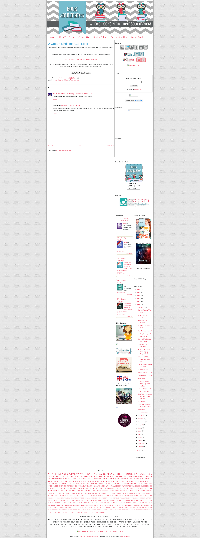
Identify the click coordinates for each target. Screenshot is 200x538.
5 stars (148, 476)
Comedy (108, 507)
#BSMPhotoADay (129, 484)
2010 (138, 305)
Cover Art (53, 476)
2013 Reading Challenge (121, 259)
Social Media (115, 486)
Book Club (117, 503)
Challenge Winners (112, 493)
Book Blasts (79, 481)
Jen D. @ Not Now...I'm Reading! (63, 94)
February (141, 443)
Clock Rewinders (85, 491)
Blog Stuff (82, 507)
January (140, 446)
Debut (126, 507)
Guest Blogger (58, 80)
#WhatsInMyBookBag (73, 503)
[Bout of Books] (124, 340)
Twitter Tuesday (132, 505)
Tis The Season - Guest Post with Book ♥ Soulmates (81, 59)
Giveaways (76, 473)
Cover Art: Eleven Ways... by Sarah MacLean (144, 383)
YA (100, 473)
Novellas (86, 510)
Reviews (91, 473)
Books (50, 496)
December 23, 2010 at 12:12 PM (84, 94)
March (140, 440)
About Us (63, 507)
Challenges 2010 (61, 496)
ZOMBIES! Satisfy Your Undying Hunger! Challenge (144, 351)
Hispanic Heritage (88, 505)
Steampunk (79, 500)
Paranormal (135, 476)
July (139, 428)
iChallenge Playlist (143, 496)
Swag (146, 510)
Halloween (53, 486)
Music (50, 500)
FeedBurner (137, 89)
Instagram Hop (108, 505)
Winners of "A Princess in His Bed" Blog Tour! (145, 359)
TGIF (54, 493)
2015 (138, 289)
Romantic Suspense (121, 510)
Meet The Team (66, 37)
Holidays (66, 80)
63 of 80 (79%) (121, 292)
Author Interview (56, 491)
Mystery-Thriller (61, 500)
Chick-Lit (103, 498)
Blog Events (72, 507)
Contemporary (56, 479)
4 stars (100, 476)
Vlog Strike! (142, 378)
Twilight (60, 493)
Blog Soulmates (63, 481)
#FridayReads (57, 503)
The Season (128, 496)
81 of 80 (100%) (121, 251)
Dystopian (101, 488)
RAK (93, 476)
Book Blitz (100, 507)
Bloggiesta (71, 491)
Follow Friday (97, 496)
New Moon (130, 491)
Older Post (110, 146)
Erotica (72, 496)
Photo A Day (81, 486)
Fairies (88, 496)
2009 (138, 450)
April (140, 437)
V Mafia (84, 512)
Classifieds (147, 503)
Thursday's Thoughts (136, 481)
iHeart (117, 484)
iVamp (138, 493)
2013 (138, 295)
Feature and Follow (137, 507)
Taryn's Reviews (67, 486)
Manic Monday (106, 484)
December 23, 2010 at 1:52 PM (70, 105)
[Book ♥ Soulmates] (134, 132)
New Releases (58, 473)
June (139, 431)
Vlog (50, 481)
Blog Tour (125, 473)
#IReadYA (147, 505)
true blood (53, 498)
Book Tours (120, 491)
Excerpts (80, 496)
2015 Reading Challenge (124, 219)
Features (148, 507)
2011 (138, 302)
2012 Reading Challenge (121, 281)
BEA (102, 493)
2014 (138, 292)
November (141, 416)
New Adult (106, 481)
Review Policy (99, 37)
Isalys (124, 223)
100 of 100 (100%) (121, 231)
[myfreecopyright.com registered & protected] (100, 531)
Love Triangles (76, 510)
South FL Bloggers (136, 510)
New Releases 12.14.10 (145, 375)
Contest (51, 505)
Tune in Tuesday (109, 500)
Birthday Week (77, 498)
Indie (99, 505)
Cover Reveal (113, 498)
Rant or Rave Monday (97, 486)
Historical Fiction (91, 479)
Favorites (126, 486)
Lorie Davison (125, 536)
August (140, 425)
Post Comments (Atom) (63, 150)
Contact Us (83, 37)
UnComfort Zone (74, 512)
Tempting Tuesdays (93, 500)
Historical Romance (132, 479)
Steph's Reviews (64, 488)
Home (51, 37)
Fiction (125, 493)
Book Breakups (105, 503)
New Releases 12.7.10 (144, 401)
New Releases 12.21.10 (145, 331)
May (139, 434)
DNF (121, 507)
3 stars (71, 484)
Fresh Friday (72, 479)
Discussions (91, 484)
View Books (129, 253)
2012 (138, 298)
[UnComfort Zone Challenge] (124, 354)
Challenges (93, 481)
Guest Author (146, 498)
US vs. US (64, 512)
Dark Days (60, 505)
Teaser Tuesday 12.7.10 (145, 372)
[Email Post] (78, 78)
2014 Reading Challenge (121, 239)
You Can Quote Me (72, 493)
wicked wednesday (117, 476)
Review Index (96, 510)
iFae (82, 493)
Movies (148, 479)
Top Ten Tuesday (144, 488)
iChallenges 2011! (143, 369)
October (140, 419)
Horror (132, 493)
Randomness (74, 80)
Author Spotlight (92, 493)
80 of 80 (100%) (121, 315)
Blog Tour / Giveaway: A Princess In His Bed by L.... (145, 396)
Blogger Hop (119, 481)
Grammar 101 (113, 488)
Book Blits (91, 507)
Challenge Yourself (132, 503)
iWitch (149, 493)
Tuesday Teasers (70, 476)
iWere (143, 493)
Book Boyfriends (90, 503)
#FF (142, 505)
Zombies (102, 512)
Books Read (137, 37)
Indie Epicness (111, 479)
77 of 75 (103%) (121, 274)
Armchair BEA (64, 498)
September (141, 422)
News (72, 500)
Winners (85, 476)
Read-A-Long (140, 491)
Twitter (57, 512)
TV (123, 505)
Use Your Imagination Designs (89, 536)
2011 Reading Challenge (121, 300)
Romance (109, 473)
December (141, 307)
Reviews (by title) (119, 37)
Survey (119, 505)
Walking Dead (93, 512)
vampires (135, 486)
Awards (76, 488)
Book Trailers (145, 484)
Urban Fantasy (59, 484)
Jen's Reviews (64, 510)
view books (130, 233)
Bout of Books (88, 488)
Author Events (108, 491)
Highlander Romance (114, 496)
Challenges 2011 (91, 498)
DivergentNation (72, 505)
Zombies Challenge (124, 500)
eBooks (97, 491)
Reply (55, 99)
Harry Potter (53, 510)
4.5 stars (56, 507)
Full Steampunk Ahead (130, 498)
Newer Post (51, 146)
